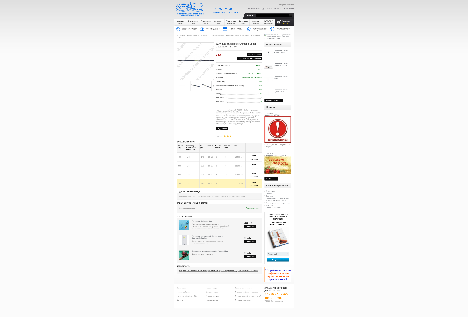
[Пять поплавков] (190, 8)
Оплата (278, 9)
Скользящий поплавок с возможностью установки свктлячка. (207, 242)
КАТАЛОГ (268, 22)
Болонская (206, 22)
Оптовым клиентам (273, 208)
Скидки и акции (212, 292)
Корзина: (286, 22)
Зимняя (255, 22)
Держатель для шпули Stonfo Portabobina (210, 251)
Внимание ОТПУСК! (272, 115)
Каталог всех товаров (243, 288)
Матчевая (218, 22)
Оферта (180, 300)
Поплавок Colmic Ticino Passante (281, 65)
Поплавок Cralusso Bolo (202, 221)
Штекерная (193, 22)
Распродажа (254, 9)
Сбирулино (231, 22)
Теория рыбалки (183, 292)
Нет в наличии (254, 156)
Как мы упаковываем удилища (278, 203)
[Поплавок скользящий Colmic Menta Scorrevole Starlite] (184, 240)
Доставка (267, 9)
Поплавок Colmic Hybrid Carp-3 (281, 52)
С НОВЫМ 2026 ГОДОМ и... (275, 155)
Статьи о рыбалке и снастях (246, 292)
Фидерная (243, 22)
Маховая (180, 22)
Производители (212, 300)
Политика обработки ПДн (187, 296)
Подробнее (222, 129)
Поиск (250, 16)
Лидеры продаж (212, 296)
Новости (270, 107)
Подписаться (278, 260)
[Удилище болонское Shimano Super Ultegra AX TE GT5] (184, 86)
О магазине (270, 191)
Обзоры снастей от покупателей (248, 296)
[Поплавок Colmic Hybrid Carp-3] (268, 54)
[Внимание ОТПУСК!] (277, 117)
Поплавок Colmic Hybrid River (281, 91)
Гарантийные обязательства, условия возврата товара (277, 199)
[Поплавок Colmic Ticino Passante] (268, 67)
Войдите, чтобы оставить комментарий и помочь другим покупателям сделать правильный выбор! (218, 271)
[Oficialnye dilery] (277, 274)
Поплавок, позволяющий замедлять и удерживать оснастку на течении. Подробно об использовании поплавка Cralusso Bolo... (210, 226)
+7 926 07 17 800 (276, 294)
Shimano (258, 65)
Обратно (177, 86)
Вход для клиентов (286, 5)
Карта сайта (181, 288)
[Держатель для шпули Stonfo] (184, 255)
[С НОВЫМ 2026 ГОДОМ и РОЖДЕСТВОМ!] (277, 157)
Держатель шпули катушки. (202, 254)
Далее (213, 86)
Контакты (289, 9)
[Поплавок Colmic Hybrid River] (268, 93)
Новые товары (274, 44)
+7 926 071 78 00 (224, 9)
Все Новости (271, 179)
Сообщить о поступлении (250, 58)
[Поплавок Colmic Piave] (268, 80)
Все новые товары (274, 100)
